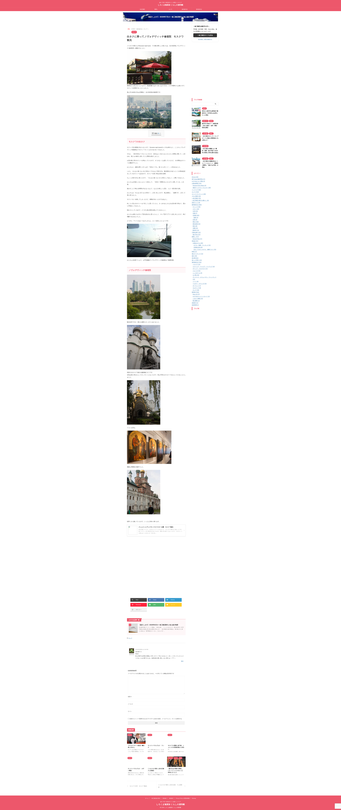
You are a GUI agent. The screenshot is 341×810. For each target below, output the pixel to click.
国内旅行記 (185, 9)
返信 (182, 661)
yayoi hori (131, 654)
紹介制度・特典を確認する (205, 39)
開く (159, 133)
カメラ (170, 9)
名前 (130, 696)
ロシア (130, 638)
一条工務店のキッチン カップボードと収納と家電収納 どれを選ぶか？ (210, 138)
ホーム (146, 798)
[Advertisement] (142, 554)
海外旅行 (171, 798)
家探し (156, 9)
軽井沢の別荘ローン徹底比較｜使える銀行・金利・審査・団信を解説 (210, 125)
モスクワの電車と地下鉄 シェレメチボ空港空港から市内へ (176, 747)
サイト (130, 711)
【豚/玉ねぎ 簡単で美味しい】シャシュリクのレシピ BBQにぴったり (175, 770)
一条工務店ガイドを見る (205, 35)
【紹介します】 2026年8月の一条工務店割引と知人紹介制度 (158, 625)
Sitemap (194, 798)
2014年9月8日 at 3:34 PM (141, 649)
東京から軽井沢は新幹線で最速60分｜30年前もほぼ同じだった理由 (210, 113)
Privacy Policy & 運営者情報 (183, 798)
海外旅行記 (199, 9)
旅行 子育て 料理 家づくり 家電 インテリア (170, 801)
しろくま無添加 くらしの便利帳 (170, 5)
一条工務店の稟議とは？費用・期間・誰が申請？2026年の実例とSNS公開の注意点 (210, 150)
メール (130, 704)
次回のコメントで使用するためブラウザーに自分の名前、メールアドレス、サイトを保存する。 (156, 718)
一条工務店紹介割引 (155, 798)
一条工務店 (142, 9)
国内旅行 (165, 798)
